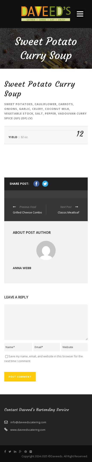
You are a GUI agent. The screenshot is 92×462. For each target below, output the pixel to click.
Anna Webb (22, 268)
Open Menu (80, 14)
